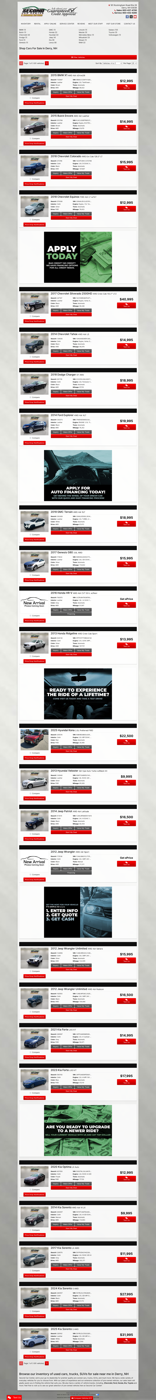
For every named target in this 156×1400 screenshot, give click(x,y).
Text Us (126, 88)
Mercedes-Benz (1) (86, 35)
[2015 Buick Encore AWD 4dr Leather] (34, 125)
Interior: (54, 82)
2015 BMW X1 (68, 75)
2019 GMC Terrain (68, 511)
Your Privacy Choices (89, 1394)
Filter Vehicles (79, 57)
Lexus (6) (53, 42)
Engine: (75, 82)
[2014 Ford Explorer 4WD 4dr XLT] (34, 424)
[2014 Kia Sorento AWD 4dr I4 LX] (34, 1217)
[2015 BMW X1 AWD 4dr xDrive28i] (34, 85)
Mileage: (76, 88)
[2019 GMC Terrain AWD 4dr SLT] (34, 521)
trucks (89, 1378)
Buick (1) (22, 32)
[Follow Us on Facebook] (127, 16)
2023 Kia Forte (64, 1070)
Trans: (75, 85)
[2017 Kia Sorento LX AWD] (34, 1257)
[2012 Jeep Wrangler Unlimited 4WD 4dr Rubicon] (34, 998)
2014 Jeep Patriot (70, 811)
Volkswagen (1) (115, 35)
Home (67, 1393)
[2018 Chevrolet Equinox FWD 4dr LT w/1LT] (34, 206)
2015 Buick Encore (70, 115)
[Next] (47, 63)
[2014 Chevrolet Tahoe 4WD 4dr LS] (34, 343)
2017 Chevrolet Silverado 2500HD (84, 293)
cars (84, 1378)
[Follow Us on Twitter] (131, 16)
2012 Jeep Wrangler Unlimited (77, 948)
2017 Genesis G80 (66, 552)
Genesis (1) (23, 42)
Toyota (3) (113, 32)
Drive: (53, 88)
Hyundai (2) (53, 35)
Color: (53, 85)
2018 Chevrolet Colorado (77, 156)
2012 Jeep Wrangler (70, 851)
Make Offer (67, 92)
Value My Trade (83, 92)
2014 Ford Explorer (68, 415)
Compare (36, 98)
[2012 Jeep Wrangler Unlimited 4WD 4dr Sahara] (34, 958)
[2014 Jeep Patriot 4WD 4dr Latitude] (34, 821)
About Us (72, 1393)
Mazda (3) (83, 32)
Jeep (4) (52, 37)
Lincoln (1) (83, 30)
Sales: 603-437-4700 (127, 10)
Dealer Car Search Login (63, 1394)
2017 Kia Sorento (65, 1247)
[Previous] (21, 63)
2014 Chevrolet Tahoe (70, 334)
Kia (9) (51, 40)
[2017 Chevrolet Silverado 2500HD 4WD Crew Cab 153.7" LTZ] (34, 303)
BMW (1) (22, 30)
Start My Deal (71, 96)
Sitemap (81, 1394)
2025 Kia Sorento (65, 1329)
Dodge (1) (23, 37)
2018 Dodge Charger (67, 374)
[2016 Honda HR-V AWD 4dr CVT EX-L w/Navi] (34, 602)
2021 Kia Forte (63, 1029)
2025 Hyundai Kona (72, 730)
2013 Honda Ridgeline (74, 633)
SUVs (95, 1378)
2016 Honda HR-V (74, 592)
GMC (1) (52, 30)
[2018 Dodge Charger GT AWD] (34, 384)
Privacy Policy (86, 1393)
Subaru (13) (113, 30)
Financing (71, 614)
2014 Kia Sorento (68, 1207)
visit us (37, 1385)
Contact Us (79, 1393)
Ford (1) (22, 40)
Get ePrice (126, 599)
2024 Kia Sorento (65, 1288)
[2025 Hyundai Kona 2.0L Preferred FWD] (34, 740)
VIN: (74, 80)
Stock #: (54, 80)
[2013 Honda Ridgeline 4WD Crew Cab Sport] (34, 643)
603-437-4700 (95, 1397)
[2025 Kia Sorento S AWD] (34, 1338)
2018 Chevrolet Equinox (73, 196)
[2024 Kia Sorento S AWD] (34, 1298)
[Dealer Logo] (48, 11)
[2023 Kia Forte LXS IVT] (34, 1079)
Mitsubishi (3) (84, 37)
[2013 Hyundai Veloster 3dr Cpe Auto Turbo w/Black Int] (34, 780)
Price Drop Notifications (34, 103)
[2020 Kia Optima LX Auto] (34, 1176)
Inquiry (55, 92)
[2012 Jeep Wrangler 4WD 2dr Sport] (34, 861)
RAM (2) (82, 42)
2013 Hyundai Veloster (79, 770)
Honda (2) (53, 32)
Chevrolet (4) (24, 35)
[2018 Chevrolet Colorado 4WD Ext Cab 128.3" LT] (34, 166)
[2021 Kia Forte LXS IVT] (34, 1039)
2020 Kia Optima (65, 1166)
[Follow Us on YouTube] (135, 16)
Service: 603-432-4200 (125, 13)
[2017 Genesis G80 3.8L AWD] (34, 562)
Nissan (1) (83, 40)
